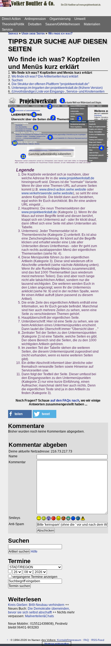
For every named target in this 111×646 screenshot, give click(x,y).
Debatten (34, 24)
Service (7, 29)
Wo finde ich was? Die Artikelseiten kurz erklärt (45, 76)
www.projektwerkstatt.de (76, 178)
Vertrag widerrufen (56, 643)
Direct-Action (11, 19)
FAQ (86, 639)
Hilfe (34, 551)
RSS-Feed (97, 639)
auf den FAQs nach (64, 400)
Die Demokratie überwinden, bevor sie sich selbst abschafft (39, 610)
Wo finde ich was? (60, 33)
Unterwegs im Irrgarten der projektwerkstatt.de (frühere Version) (57, 88)
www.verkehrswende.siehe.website (47, 193)
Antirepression (35, 19)
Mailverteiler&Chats (39, 616)
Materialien (92, 24)
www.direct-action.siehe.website (62, 189)
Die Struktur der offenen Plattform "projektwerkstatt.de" (50, 84)
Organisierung (60, 19)
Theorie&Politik (13, 24)
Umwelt (79, 19)
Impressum (74, 639)
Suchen (17, 80)
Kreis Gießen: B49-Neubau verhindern (36, 605)
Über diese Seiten (33, 33)
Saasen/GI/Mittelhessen (62, 24)
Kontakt (62, 639)
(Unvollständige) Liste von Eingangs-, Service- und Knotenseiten (58, 91)
